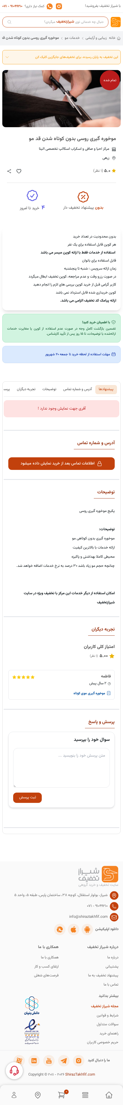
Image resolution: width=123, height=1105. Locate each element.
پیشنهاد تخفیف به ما (103, 975)
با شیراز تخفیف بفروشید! (103, 6)
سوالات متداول (107, 1024)
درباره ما (112, 957)
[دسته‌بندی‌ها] (85, 1095)
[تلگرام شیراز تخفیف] (64, 1060)
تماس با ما (111, 985)
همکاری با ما (50, 957)
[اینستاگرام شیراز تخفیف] (78, 1060)
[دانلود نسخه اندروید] (87, 929)
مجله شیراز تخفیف (104, 1006)
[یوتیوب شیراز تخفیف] (49, 1060)
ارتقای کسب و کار (46, 967)
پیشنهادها (106, 389)
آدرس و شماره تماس (77, 389)
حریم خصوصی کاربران (102, 1042)
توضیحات (49, 389)
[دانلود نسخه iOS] (73, 929)
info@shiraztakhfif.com (88, 917)
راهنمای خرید (109, 1033)
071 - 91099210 (12, 6)
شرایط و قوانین (107, 1015)
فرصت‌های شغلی (46, 975)
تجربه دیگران (26, 389)
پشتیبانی (112, 967)
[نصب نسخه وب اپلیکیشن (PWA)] (60, 929)
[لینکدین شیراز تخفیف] (34, 1060)
